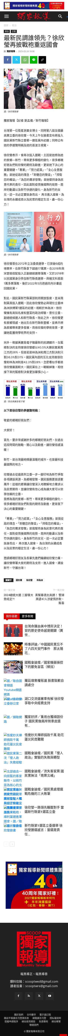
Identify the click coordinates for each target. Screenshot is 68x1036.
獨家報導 (11, 51)
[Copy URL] (42, 60)
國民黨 (19, 580)
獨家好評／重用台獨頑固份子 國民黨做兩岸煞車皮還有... (44, 721)
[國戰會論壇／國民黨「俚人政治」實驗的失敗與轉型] (13, 758)
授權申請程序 (11, 1021)
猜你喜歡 (11, 616)
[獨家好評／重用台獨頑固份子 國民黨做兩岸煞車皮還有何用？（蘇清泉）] (13, 721)
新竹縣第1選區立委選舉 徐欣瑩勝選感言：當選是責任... (44, 830)
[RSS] (29, 996)
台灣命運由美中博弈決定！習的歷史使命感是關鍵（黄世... (44, 630)
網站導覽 (56, 1021)
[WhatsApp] (25, 60)
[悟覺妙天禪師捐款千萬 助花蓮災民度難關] (13, 742)
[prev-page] (6, 844)
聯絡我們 (34, 1025)
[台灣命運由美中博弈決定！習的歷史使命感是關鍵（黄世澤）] (13, 630)
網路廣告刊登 (39, 1018)
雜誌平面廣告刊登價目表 (16, 1018)
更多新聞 (27, 616)
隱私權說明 (55, 1018)
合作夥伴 (31, 1014)
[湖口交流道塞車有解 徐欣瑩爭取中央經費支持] (13, 703)
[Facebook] (7, 60)
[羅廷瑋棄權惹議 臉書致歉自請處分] (13, 690)
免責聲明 (43, 1021)
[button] (6, 16)
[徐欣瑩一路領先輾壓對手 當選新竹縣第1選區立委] (13, 816)
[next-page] (12, 844)
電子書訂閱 (45, 1014)
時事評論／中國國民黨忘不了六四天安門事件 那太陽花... (44, 648)
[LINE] (33, 60)
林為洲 (40, 580)
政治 (14, 25)
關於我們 (18, 1014)
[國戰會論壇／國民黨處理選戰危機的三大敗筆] (13, 800)
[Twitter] (16, 60)
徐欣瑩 (29, 580)
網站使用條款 (28, 1021)
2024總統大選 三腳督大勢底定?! (18, 597)
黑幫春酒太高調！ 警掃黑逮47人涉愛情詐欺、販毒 (49, 599)
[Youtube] (49, 996)
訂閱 (14, 31)
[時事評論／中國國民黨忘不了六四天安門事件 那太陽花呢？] (13, 648)
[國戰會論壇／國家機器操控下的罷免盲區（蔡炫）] (13, 666)
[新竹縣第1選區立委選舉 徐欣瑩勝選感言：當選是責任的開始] (13, 830)
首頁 (6, 25)
